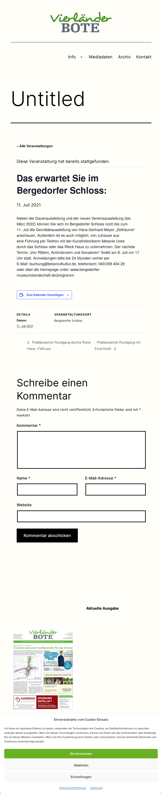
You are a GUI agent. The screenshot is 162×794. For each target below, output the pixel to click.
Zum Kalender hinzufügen (45, 295)
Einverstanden (81, 754)
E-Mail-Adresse (100, 478)
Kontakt (143, 56)
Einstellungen (81, 777)
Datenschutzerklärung (72, 787)
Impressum (96, 787)
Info (72, 56)
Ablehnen (81, 765)
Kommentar (29, 425)
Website (24, 505)
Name (23, 478)
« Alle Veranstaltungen (35, 145)
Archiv (124, 56)
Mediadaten (100, 56)
